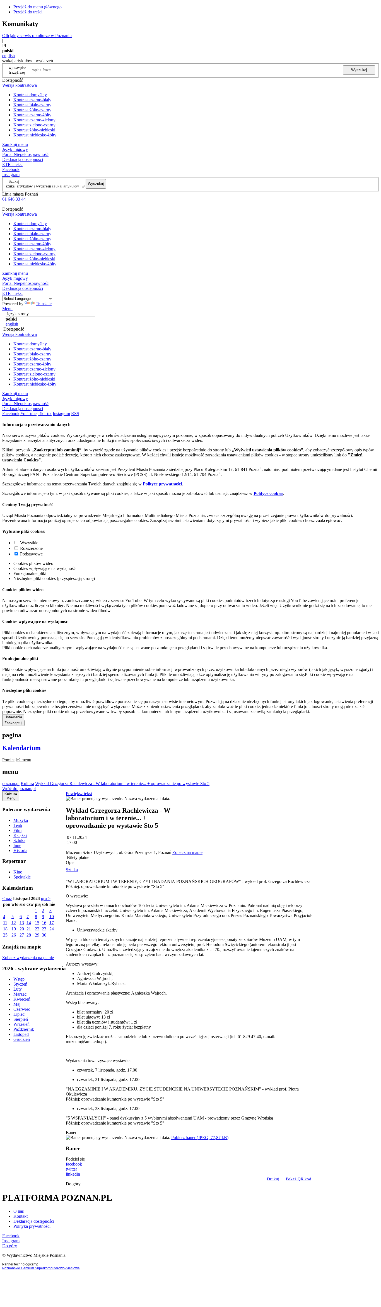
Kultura (27, 783)
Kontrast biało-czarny (32, 104)
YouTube (28, 413)
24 (51, 928)
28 (28, 935)
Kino (17, 872)
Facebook (11, 169)
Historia (20, 850)
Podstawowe (31, 554)
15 (37, 922)
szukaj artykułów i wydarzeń (28, 186)
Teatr (17, 825)
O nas (18, 1211)
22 (37, 928)
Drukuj (273, 1179)
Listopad (21, 1034)
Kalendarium (21, 748)
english (8, 55)
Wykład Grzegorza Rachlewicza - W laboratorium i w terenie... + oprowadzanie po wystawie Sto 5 (122, 783)
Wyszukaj (359, 70)
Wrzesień (21, 1024)
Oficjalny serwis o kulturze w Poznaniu (37, 35)
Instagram (11, 174)
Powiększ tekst (79, 793)
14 (28, 922)
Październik (23, 1029)
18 (5, 928)
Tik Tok (45, 413)
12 (13, 922)
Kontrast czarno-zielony (34, 119)
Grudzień (21, 1039)
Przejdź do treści (27, 11)
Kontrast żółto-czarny (32, 109)
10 (51, 916)
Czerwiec (21, 1009)
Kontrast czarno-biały (32, 99)
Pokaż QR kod (298, 1179)
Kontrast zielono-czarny (34, 124)
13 (22, 922)
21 (28, 928)
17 (51, 922)
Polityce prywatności (162, 484)
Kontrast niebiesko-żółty (34, 135)
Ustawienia (13, 717)
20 (22, 928)
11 (5, 922)
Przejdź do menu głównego (37, 6)
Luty (17, 989)
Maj (16, 1004)
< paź (7, 898)
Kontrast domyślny (30, 94)
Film (17, 830)
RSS (75, 413)
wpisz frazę (21, 69)
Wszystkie (29, 542)
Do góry (73, 1183)
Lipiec (19, 1014)
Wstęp (19, 979)
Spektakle (22, 877)
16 (44, 922)
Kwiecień (21, 999)
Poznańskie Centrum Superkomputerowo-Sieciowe (41, 1268)
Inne (17, 845)
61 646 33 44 (14, 199)
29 (37, 935)
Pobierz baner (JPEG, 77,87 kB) (199, 1137)
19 (13, 928)
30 (44, 935)
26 (13, 935)
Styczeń (20, 984)
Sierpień (20, 1019)
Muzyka (20, 820)
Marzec (19, 994)
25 (5, 935)
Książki (20, 835)
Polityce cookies (268, 493)
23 (44, 928)
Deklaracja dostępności (33, 1221)
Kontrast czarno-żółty (32, 114)
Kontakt (20, 1216)
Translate (44, 303)
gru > (45, 898)
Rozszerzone (31, 548)
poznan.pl (11, 783)
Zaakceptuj (13, 723)
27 (22, 935)
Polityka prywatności (31, 1226)
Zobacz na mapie (187, 852)
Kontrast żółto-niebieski (34, 129)
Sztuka (19, 840)
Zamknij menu (15, 144)
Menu (7, 308)
